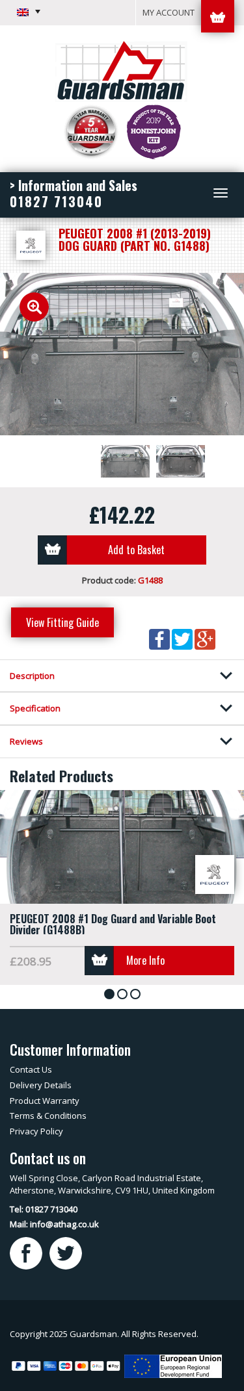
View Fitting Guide (62, 622)
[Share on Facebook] (160, 638)
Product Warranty (44, 1100)
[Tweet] (183, 638)
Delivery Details (41, 1085)
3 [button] (137, 995)
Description (32, 676)
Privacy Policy (36, 1131)
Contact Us (31, 1069)
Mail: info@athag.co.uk (54, 1224)
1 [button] (111, 995)
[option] (122, 354)
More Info (145, 960)
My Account (168, 12)
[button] (28, 11)
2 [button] (124, 995)
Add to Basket (136, 549)
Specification (35, 708)
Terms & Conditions (48, 1115)
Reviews (26, 741)
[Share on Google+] (205, 638)
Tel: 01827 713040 (43, 1209)
